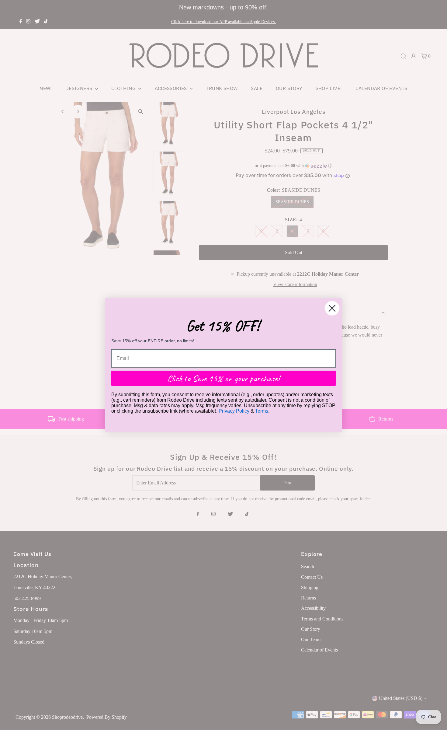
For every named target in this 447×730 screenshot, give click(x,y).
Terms (261, 411)
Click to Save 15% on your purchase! (223, 378)
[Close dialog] (332, 308)
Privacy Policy (234, 411)
